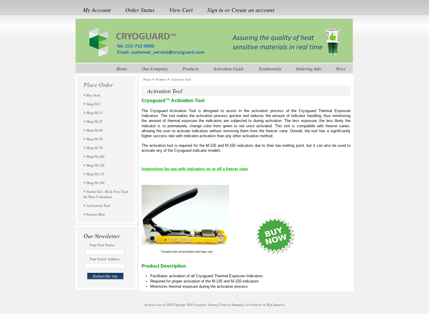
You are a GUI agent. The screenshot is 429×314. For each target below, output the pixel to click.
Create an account (252, 9)
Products (161, 79)
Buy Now (93, 95)
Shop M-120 (95, 165)
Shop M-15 (94, 112)
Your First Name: (102, 244)
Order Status (140, 9)
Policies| (225, 305)
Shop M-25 (94, 121)
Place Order (98, 85)
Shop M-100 (95, 156)
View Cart (181, 9)
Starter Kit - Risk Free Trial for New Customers (105, 194)
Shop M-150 (95, 182)
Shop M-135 (95, 174)
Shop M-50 (94, 139)
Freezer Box (95, 214)
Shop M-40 (94, 130)
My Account (97, 9)
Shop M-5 (93, 104)
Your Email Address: (105, 258)
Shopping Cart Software (247, 305)
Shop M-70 (94, 147)
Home (147, 79)
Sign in (215, 9)
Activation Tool (98, 205)
